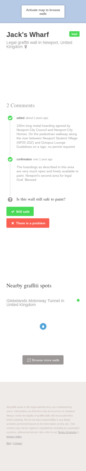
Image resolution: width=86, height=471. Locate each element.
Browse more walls (45, 360)
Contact (17, 443)
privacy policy (14, 436)
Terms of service (67, 432)
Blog (8, 443)
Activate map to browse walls (43, 11)
